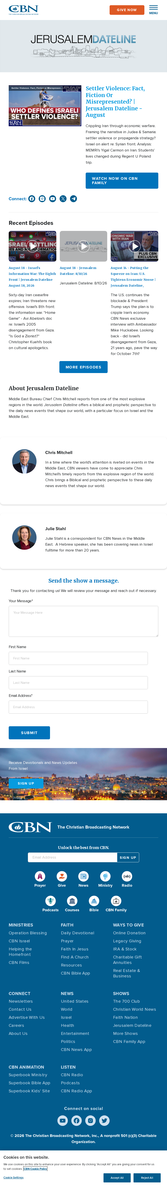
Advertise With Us (27, 1017)
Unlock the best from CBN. (83, 847)
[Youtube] (62, 1120)
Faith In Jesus (75, 949)
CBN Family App (129, 1041)
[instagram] (42, 198)
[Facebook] (76, 1120)
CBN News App (76, 1049)
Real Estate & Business (126, 973)
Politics (68, 1041)
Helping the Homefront (20, 952)
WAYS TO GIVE (128, 925)
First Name (17, 646)
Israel (66, 1017)
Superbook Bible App (29, 1083)
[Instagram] (90, 1120)
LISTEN (68, 1067)
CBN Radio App (76, 1091)
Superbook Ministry (28, 1075)
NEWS (67, 993)
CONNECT (19, 993)
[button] (151, 10)
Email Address (20, 695)
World (66, 1009)
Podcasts (70, 1083)
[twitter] (63, 198)
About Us (18, 1033)
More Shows (125, 1033)
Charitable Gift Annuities (127, 960)
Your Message (20, 601)
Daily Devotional (77, 933)
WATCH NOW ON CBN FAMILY (115, 181)
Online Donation (129, 933)
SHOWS (121, 993)
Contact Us (20, 1009)
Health (67, 1025)
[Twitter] (104, 1120)
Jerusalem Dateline (132, 1025)
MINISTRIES (21, 925)
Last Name (17, 671)
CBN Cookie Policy (35, 1169)
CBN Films (19, 962)
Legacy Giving (127, 941)
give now (127, 9)
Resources (71, 965)
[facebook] (31, 198)
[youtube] (52, 198)
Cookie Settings (13, 1177)
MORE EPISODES (84, 367)
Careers (16, 1025)
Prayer (67, 941)
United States (75, 1001)
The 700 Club (126, 1001)
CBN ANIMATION (26, 1067)
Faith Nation (125, 1017)
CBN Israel (19, 941)
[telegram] (73, 198)
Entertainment (75, 1033)
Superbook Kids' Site (29, 1091)
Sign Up (26, 783)
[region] (83, 1168)
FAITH (67, 925)
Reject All (147, 1178)
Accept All (117, 1178)
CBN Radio (72, 1075)
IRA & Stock (125, 949)
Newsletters (21, 1001)
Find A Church (75, 957)
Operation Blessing (28, 933)
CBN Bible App (75, 973)
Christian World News (134, 1009)
